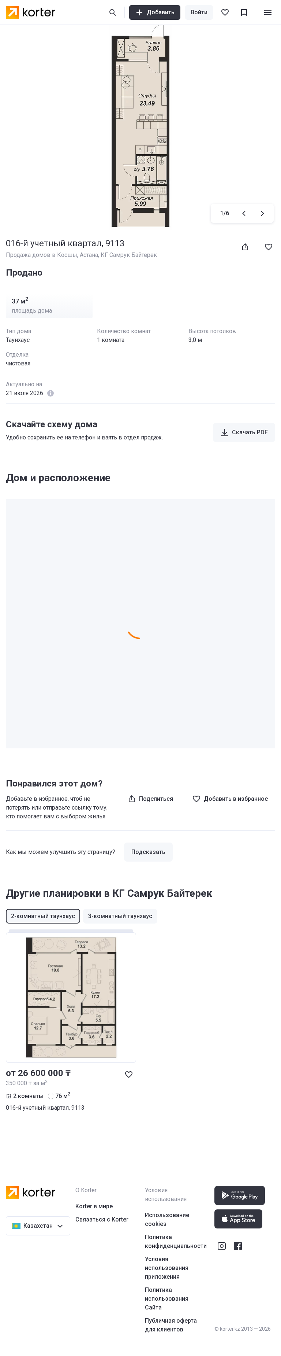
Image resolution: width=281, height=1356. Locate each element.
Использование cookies (167, 1219)
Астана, (90, 254)
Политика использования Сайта (166, 1298)
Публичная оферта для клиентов (171, 1325)
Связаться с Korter (101, 1219)
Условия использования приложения (166, 1268)
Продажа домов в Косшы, (43, 254)
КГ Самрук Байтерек (129, 254)
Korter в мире (94, 1206)
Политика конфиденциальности (176, 1241)
